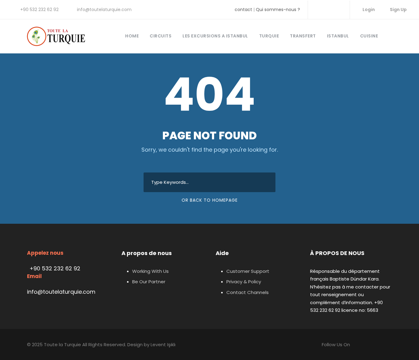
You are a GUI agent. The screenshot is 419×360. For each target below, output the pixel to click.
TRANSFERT (303, 36)
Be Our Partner (148, 281)
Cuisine (369, 36)
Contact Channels (247, 292)
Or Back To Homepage (210, 200)
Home (132, 36)
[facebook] (318, 9)
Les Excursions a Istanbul (215, 36)
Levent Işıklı (163, 344)
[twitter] (338, 9)
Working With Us (150, 271)
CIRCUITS (160, 36)
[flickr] (328, 9)
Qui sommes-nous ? (278, 9)
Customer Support (247, 271)
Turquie (269, 36)
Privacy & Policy (243, 281)
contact (243, 9)
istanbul (338, 36)
